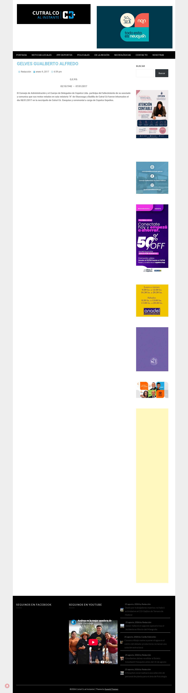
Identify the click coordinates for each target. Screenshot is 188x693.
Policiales (83, 55)
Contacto (142, 55)
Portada (21, 55)
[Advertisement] (152, 495)
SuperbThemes (111, 689)
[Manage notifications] (7, 686)
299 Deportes (64, 55)
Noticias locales (42, 55)
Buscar (140, 66)
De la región (101, 55)
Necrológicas (122, 55)
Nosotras (158, 55)
